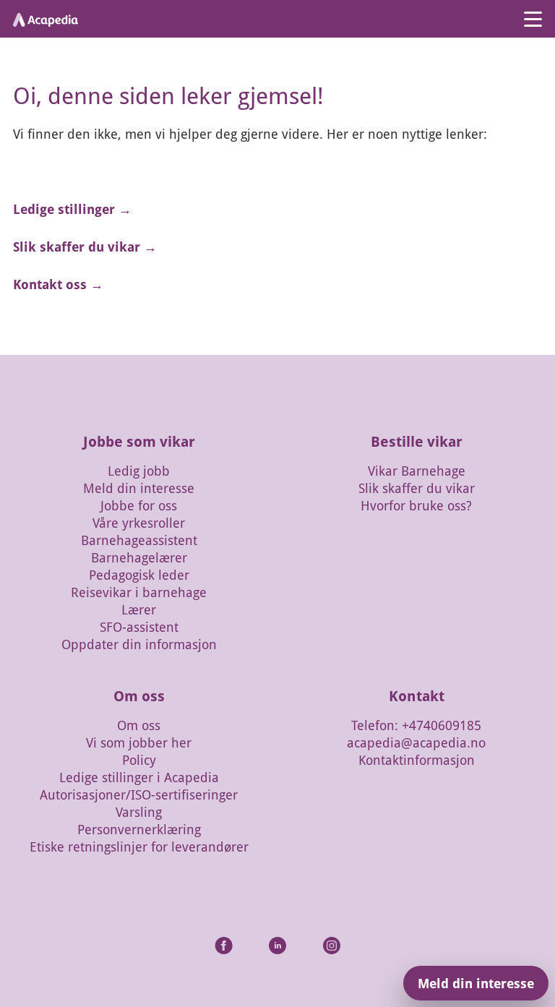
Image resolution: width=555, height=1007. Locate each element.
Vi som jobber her (139, 742)
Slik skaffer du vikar (416, 488)
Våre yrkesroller (138, 522)
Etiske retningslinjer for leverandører (139, 846)
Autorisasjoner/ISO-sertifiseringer (139, 794)
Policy (139, 759)
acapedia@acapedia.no (416, 742)
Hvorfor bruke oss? (416, 505)
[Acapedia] (45, 19)
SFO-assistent (139, 626)
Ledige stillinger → (72, 209)
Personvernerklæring (139, 829)
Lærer (138, 609)
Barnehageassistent (139, 540)
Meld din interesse (138, 488)
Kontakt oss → (58, 284)
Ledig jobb (139, 470)
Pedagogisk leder (139, 574)
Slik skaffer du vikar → (85, 246)
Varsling (139, 811)
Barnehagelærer (139, 557)
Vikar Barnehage (416, 470)
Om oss (138, 725)
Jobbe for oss (138, 505)
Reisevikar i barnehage (139, 592)
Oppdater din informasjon (139, 644)
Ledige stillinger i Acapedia (139, 777)
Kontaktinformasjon (416, 759)
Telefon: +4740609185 (416, 725)
